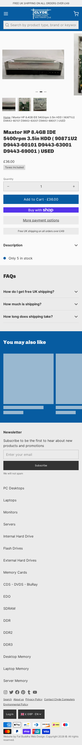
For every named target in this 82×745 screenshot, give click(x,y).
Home (6, 117)
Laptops (9, 500)
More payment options (41, 220)
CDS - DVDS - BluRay (20, 584)
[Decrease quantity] (8, 186)
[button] (41, 199)
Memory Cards (15, 572)
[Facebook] (17, 692)
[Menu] (7, 13)
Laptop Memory (16, 668)
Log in (10, 714)
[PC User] (41, 13)
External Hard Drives (19, 560)
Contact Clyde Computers (59, 699)
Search (7, 699)
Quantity (8, 178)
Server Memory (15, 681)
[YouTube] (35, 692)
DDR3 (8, 644)
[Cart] (74, 13)
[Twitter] (11, 692)
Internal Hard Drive (18, 536)
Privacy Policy (33, 699)
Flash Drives (13, 548)
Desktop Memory (17, 656)
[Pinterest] (23, 692)
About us (18, 699)
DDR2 (8, 632)
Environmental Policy (15, 704)
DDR (7, 620)
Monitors (10, 512)
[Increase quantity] (73, 186)
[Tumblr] (29, 692)
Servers (9, 524)
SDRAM (9, 608)
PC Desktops (13, 488)
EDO (7, 596)
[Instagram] (5, 692)
